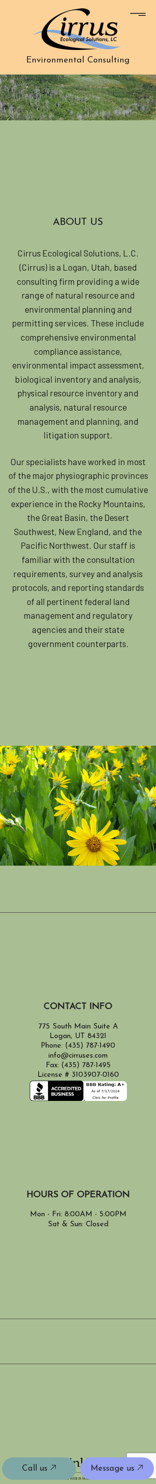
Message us (114, 1468)
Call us (36, 1468)
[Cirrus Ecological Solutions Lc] (78, 28)
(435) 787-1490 (90, 1046)
